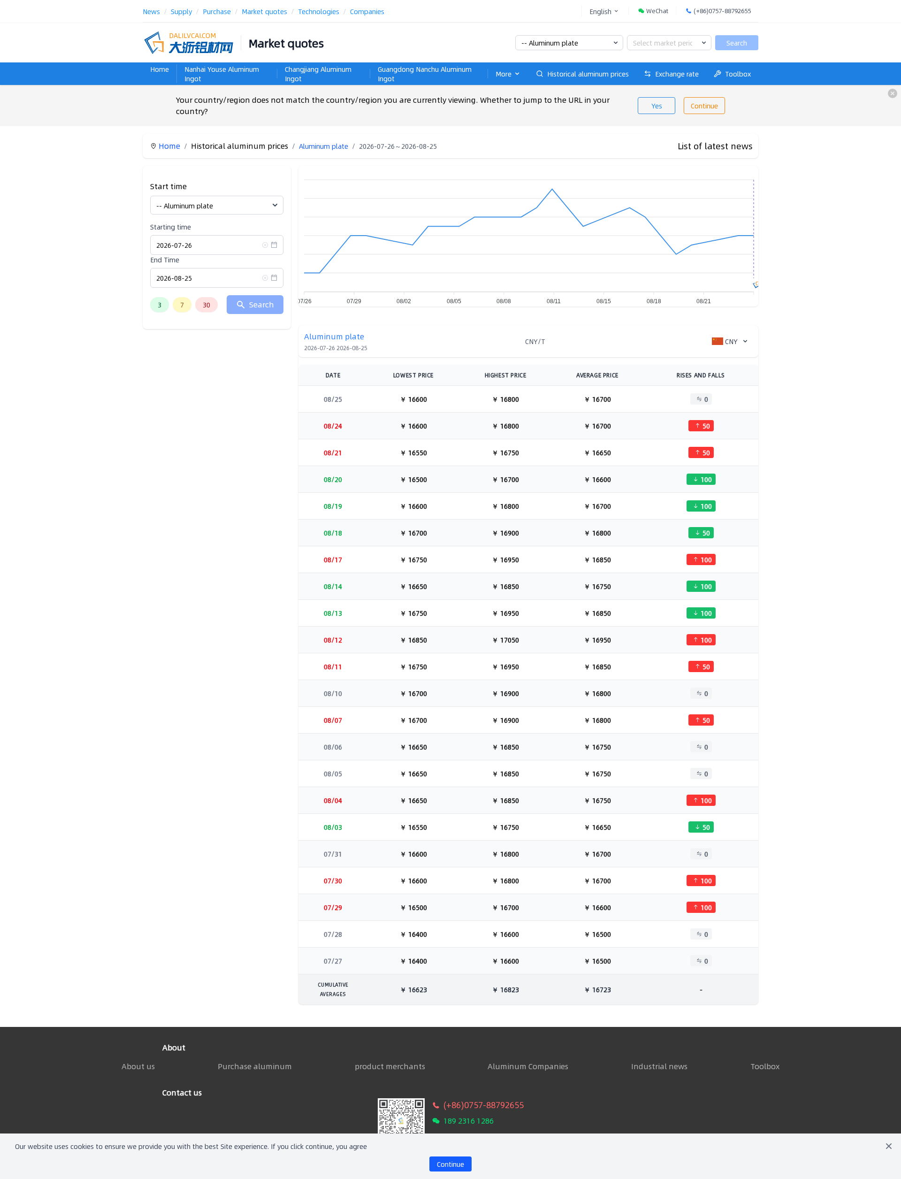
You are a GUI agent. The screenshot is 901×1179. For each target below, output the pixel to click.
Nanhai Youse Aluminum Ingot (221, 74)
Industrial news (659, 1066)
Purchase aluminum (255, 1066)
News (151, 11)
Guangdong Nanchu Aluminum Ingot (425, 74)
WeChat (657, 11)
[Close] (888, 1146)
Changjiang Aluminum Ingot (318, 74)
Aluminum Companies (528, 1066)
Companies (367, 11)
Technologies (318, 11)
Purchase (217, 11)
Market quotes (264, 11)
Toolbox (738, 74)
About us (138, 1066)
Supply (181, 11)
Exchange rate (677, 74)
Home (159, 69)
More (504, 74)
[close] (892, 93)
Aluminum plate (323, 146)
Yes (656, 105)
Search (736, 43)
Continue (704, 105)
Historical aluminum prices (588, 74)
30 (206, 304)
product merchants (390, 1066)
